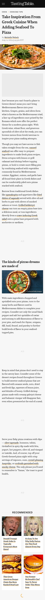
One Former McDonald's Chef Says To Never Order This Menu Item (32, 582)
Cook (4, 12)
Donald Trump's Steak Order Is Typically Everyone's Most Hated (10, 544)
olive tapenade (12, 442)
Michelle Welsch (11, 37)
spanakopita (11, 194)
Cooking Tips (16, 12)
